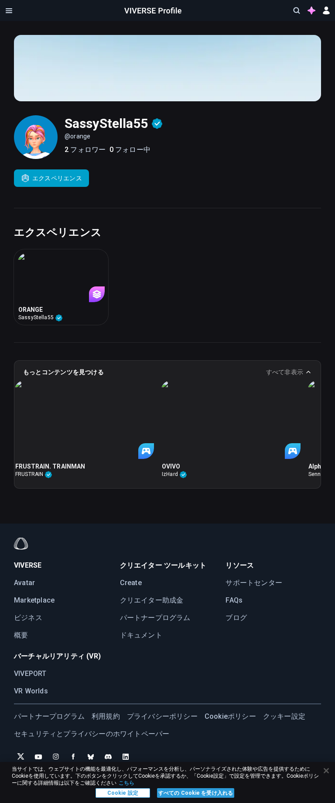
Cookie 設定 (122, 793)
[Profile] (152, 10)
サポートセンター (254, 583)
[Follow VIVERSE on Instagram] (56, 757)
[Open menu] (8, 10)
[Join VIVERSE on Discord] (108, 757)
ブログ (236, 617)
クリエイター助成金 (152, 600)
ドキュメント (141, 635)
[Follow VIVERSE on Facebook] (73, 757)
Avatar (24, 583)
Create (131, 583)
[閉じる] (326, 770)
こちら (126, 783)
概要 (21, 635)
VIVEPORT (30, 673)
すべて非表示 (284, 372)
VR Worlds (31, 691)
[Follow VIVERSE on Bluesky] (91, 757)
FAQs (234, 600)
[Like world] (147, 466)
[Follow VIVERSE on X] (21, 757)
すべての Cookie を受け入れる (195, 793)
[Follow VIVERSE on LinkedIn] (126, 757)
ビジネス (28, 617)
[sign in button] (326, 10)
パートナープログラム (155, 617)
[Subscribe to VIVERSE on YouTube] (38, 757)
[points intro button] (311, 10)
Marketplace (34, 600)
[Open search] (296, 10)
